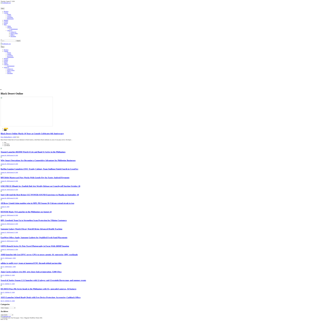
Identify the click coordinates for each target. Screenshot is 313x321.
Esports (6, 23)
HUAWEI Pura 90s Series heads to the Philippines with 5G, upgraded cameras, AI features (38, 289)
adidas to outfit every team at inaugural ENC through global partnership (31, 263)
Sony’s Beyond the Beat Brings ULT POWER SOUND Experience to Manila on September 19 (40, 195)
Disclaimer (13, 36)
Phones (9, 14)
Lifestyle (9, 27)
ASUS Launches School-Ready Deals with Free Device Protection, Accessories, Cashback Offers (41, 297)
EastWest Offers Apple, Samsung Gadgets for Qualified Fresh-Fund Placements (34, 237)
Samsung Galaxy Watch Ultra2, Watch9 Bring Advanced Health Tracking (31, 229)
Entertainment (14, 29)
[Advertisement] (49, 54)
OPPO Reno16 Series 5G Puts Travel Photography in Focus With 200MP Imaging (35, 246)
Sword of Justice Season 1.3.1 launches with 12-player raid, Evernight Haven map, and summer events (43, 280)
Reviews (6, 11)
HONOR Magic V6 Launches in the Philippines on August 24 (26, 212)
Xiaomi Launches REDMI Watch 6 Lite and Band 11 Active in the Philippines (33, 152)
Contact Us (13, 32)
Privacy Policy (14, 33)
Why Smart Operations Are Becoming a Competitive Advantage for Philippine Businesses (38, 160)
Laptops (9, 15)
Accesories (10, 17)
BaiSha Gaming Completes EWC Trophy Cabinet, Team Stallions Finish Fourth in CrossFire (39, 169)
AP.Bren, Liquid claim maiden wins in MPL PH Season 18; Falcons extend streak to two (37, 203)
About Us (9, 30)
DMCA (12, 35)
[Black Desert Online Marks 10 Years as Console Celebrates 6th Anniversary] (27, 126)
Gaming (6, 21)
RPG (5, 130)
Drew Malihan (4, 137)
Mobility (6, 20)
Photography (10, 18)
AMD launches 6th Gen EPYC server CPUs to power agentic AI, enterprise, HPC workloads (39, 255)
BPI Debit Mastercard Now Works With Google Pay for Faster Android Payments (35, 178)
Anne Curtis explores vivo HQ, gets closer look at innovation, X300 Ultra (31, 272)
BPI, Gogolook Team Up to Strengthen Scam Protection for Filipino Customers (34, 220)
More (5, 24)
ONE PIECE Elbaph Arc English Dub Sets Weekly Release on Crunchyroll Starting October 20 (40, 186)
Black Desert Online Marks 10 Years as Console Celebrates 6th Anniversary (32, 133)
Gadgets (6, 13)
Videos (9, 26)
